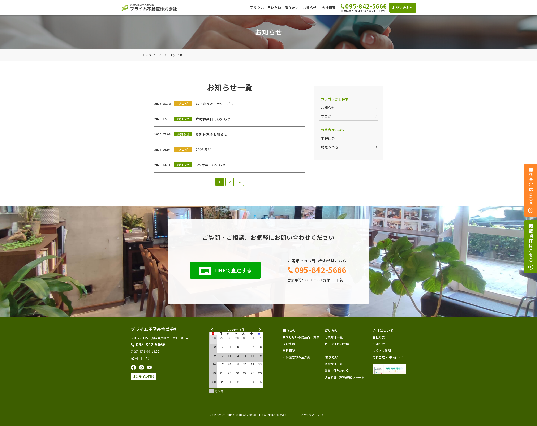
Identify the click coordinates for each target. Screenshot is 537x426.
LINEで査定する (226, 270)
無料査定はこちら (531, 187)
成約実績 (289, 344)
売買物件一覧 (334, 337)
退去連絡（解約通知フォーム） (346, 377)
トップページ (152, 55)
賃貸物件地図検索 (337, 371)
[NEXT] (259, 329)
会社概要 (329, 7)
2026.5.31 (204, 149)
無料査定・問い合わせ (388, 357)
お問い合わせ (402, 7)
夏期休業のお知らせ (211, 134)
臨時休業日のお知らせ (213, 118)
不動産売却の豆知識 (296, 357)
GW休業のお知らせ (211, 164)
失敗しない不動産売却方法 (301, 337)
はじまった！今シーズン (215, 103)
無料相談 (289, 350)
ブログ (326, 116)
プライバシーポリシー (314, 414)
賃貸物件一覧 (334, 364)
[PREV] (213, 329)
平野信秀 (328, 138)
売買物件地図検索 (337, 344)
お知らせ (310, 7)
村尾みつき (329, 146)
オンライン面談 (143, 376)
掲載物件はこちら (531, 243)
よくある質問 (382, 350)
